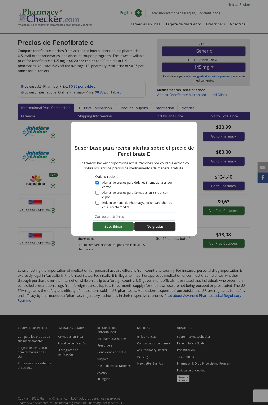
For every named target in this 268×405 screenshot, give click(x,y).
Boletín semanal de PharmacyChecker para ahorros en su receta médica (137, 204)
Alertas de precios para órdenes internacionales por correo (137, 184)
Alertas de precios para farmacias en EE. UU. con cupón (135, 194)
